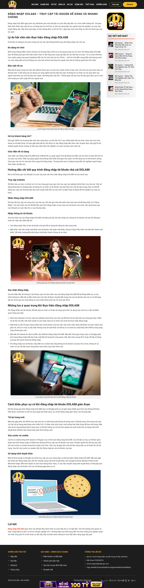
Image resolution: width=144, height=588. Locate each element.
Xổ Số (53, 4)
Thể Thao (89, 4)
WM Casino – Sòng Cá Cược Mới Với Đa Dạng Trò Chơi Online (123, 56)
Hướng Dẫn (101, 4)
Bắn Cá (61, 4)
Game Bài (44, 4)
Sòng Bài (79, 4)
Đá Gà (70, 4)
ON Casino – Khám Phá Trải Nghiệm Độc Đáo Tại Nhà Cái (124, 78)
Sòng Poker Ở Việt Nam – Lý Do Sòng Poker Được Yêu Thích (124, 89)
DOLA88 (35, 4)
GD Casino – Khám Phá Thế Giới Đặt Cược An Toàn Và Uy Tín (123, 45)
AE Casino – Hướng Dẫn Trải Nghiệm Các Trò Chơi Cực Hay (124, 67)
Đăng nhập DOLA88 (16, 529)
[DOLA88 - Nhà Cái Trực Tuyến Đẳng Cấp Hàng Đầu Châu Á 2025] (18, 4)
